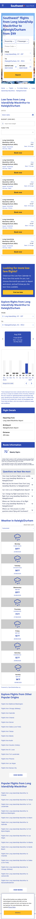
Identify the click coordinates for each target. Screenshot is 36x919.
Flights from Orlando (7, 717)
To (6, 59)
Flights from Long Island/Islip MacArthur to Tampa (17, 800)
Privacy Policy (12, 907)
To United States (22, 88)
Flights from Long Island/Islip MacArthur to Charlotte (14, 855)
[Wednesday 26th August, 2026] (10, 367)
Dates (3, 110)
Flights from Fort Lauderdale (10, 754)
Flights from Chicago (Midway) (10, 708)
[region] (17, 906)
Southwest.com (28, 399)
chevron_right (33, 339)
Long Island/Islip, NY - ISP (14, 54)
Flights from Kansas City (9, 768)
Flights (11, 88)
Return (22, 66)
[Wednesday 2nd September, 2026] (33, 368)
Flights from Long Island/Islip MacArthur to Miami (16, 818)
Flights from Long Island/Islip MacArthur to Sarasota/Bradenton (14, 881)
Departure (9, 66)
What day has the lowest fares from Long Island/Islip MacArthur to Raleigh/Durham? (16, 485)
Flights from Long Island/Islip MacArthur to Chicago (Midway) (14, 868)
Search (18, 75)
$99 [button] (13, 34)
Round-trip (8, 41)
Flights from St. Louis (8, 749)
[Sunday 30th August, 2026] (23, 373)
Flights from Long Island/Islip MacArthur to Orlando (14, 794)
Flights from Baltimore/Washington (12, 704)
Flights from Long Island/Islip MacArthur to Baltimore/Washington (14, 812)
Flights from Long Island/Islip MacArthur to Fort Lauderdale (16, 805)
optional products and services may (23, 395)
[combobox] (18, 316)
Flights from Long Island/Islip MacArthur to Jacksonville (14, 875)
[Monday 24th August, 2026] (4, 367)
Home (3, 88)
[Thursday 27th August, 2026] (13, 373)
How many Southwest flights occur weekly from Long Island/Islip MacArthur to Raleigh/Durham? (16, 478)
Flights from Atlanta (7, 736)
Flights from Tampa (7, 731)
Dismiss (17, 913)
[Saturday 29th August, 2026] (20, 367)
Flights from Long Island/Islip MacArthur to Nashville (14, 823)
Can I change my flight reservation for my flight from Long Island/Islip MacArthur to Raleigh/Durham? (15, 496)
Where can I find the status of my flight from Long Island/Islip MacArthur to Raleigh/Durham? (15, 503)
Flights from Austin (7, 740)
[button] (3, 5)
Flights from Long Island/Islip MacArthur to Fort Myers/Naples (16, 830)
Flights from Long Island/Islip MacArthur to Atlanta (17, 842)
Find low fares (18, 292)
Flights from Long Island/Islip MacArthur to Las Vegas (16, 837)
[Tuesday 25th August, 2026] (7, 373)
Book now (18, 153)
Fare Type (5, 128)
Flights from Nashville (8, 713)
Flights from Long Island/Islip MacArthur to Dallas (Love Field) (16, 861)
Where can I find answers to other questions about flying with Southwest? (15, 510)
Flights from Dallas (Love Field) (11, 727)
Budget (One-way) (8, 119)
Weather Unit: (29, 525)
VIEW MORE (18, 775)
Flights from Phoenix (7, 759)
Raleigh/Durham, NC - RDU (15, 61)
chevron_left (2, 339)
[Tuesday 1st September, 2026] (29, 373)
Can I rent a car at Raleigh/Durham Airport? (16, 490)
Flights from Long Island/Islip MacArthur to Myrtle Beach (16, 848)
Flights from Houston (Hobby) (10, 745)
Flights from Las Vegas (8, 763)
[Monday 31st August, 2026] (26, 368)
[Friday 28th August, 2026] (17, 373)
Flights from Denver (7, 722)
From (7, 52)
